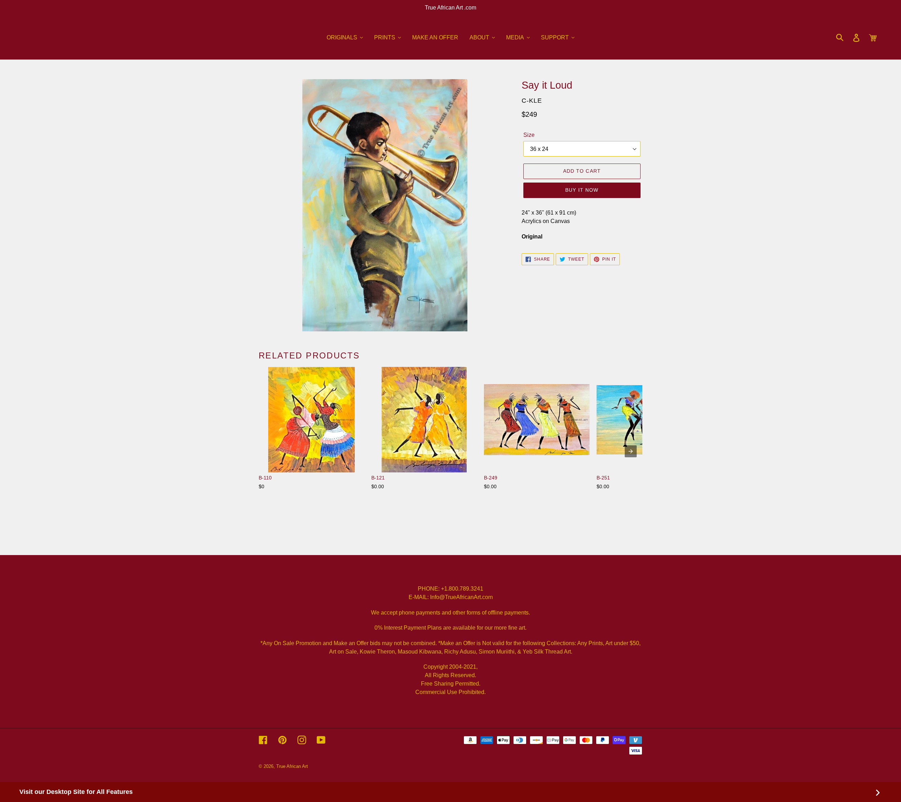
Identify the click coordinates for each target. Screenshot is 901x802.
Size (529, 135)
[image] (385, 205)
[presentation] (631, 451)
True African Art (292, 766)
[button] (344, 37)
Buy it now (581, 190)
